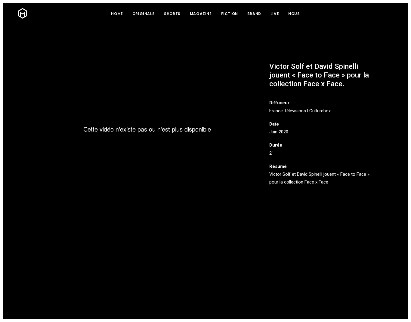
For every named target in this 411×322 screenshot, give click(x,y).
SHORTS (172, 13)
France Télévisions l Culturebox (300, 111)
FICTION (229, 13)
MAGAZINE (201, 13)
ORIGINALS (143, 13)
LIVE (274, 13)
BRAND (254, 13)
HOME (117, 13)
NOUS (294, 13)
